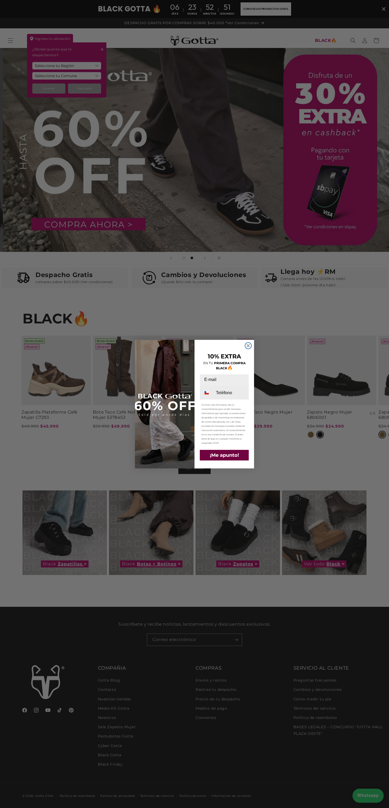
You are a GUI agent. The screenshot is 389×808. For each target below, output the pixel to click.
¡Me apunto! (224, 455)
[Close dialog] (248, 345)
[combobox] (207, 393)
